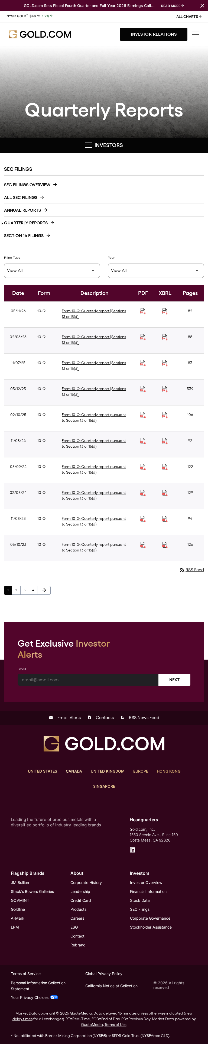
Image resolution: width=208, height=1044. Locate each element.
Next (174, 679)
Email (22, 669)
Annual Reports (22, 210)
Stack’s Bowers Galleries (32, 891)
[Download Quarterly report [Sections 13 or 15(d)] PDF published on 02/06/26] (143, 337)
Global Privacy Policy (103, 973)
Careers (77, 918)
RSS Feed (191, 569)
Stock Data (140, 900)
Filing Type (12, 258)
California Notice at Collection (111, 985)
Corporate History (86, 882)
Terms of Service (26, 973)
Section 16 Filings (24, 235)
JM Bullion (20, 882)
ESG (74, 927)
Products (78, 909)
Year (111, 258)
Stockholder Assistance (151, 927)
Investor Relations (154, 34)
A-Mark (17, 918)
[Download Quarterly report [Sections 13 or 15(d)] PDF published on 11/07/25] (143, 363)
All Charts (187, 16)
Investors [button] (108, 145)
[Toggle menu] (195, 34)
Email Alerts (65, 717)
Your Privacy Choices (29, 997)
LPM (15, 927)
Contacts (100, 717)
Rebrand (78, 945)
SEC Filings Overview (27, 184)
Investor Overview (146, 882)
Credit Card (80, 900)
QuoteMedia (81, 1013)
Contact (77, 936)
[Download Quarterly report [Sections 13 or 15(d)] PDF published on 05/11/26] (143, 311)
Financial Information (148, 891)
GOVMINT (20, 900)
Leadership (80, 891)
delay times (22, 1019)
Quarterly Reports (26, 222)
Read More (170, 6)
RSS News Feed (139, 717)
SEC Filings (140, 909)
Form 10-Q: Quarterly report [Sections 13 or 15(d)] (94, 314)
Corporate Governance (150, 918)
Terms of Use (115, 1024)
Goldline (18, 909)
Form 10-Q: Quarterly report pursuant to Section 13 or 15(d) (94, 418)
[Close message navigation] (202, 5)
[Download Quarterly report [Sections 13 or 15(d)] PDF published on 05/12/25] (143, 389)
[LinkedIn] (132, 850)
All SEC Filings (20, 197)
